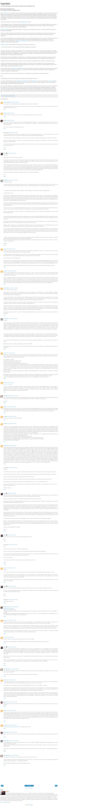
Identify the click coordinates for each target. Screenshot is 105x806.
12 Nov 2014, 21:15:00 (9, 637)
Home (29, 785)
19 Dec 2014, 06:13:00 (12, 732)
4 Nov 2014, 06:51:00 (11, 535)
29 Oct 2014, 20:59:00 (11, 153)
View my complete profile (5, 802)
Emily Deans (34, 81)
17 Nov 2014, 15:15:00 (11, 710)
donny (5, 710)
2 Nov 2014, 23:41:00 (12, 445)
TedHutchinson (7, 606)
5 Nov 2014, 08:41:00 (14, 606)
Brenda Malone (7, 740)
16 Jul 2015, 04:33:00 (14, 755)
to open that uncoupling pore (21, 40)
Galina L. (5, 270)
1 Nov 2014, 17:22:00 (10, 382)
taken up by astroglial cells (17, 68)
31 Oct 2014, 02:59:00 (13, 288)
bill (4, 113)
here (7, 401)
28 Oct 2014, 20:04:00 (15, 102)
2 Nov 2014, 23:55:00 (13, 467)
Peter (5, 153)
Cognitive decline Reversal (9, 608)
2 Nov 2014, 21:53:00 (12, 406)
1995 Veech (6, 13)
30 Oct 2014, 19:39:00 (12, 270)
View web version (29, 788)
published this (24, 21)
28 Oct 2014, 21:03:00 (9, 113)
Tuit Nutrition (6, 288)
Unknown (5, 416)
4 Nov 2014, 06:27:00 (11, 493)
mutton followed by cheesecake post (13, 726)
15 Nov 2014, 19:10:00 (11, 679)
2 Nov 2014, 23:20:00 (12, 416)
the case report (50, 81)
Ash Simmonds (7, 395)
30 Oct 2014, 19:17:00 (11, 248)
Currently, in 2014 (4, 44)
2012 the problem (6, 29)
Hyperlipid (5, 3)
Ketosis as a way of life (8, 384)
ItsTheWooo (6, 180)
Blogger (31, 804)
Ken (4, 382)
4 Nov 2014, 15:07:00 (13, 544)
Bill (4, 120)
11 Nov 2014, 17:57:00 (12, 620)
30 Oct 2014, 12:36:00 (13, 180)
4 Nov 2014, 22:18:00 (13, 599)
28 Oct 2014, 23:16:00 (9, 120)
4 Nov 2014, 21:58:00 (11, 586)
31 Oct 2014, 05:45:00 (13, 318)
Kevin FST (6, 701)
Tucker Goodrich (7, 102)
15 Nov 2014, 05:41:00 (14, 668)
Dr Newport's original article (23, 81)
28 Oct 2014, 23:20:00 (13, 132)
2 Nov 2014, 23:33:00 (12, 423)
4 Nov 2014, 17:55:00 (11, 567)
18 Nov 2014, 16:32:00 (12, 725)
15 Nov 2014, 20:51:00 (12, 701)
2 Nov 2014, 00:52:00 (14, 395)
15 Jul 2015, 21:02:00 (14, 740)
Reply (5, 109)
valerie (5, 248)
